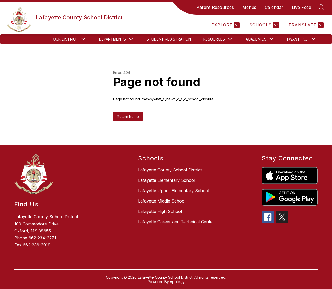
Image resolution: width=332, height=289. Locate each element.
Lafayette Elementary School (166, 180)
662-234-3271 (42, 237)
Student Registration (169, 39)
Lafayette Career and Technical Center (176, 221)
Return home (128, 116)
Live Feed (302, 7)
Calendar (274, 7)
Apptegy (177, 281)
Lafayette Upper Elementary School (173, 190)
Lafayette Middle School (161, 201)
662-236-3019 (36, 244)
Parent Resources (215, 7)
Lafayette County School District (170, 169)
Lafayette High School (160, 211)
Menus (249, 7)
